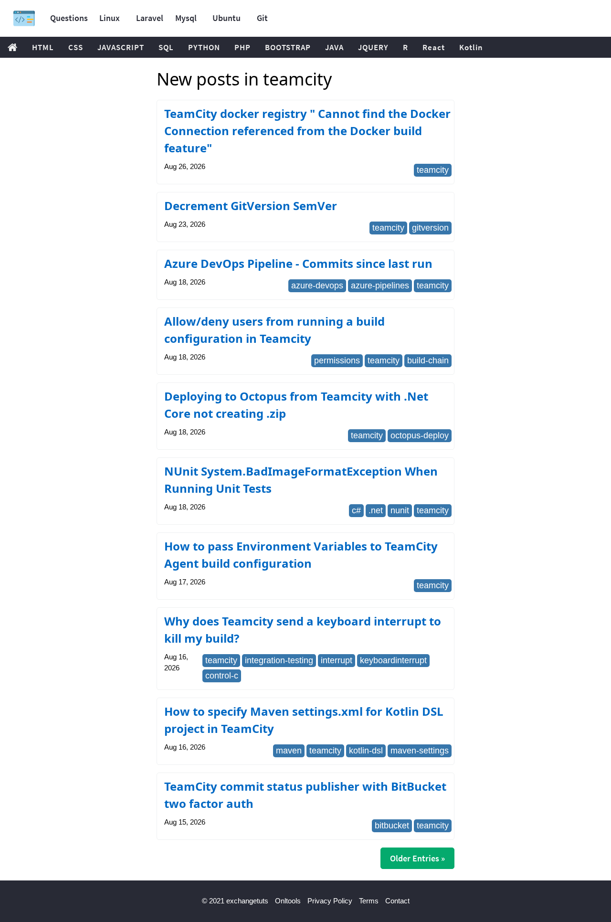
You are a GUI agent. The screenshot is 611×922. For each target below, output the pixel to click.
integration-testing (279, 660)
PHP (242, 47)
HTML (43, 47)
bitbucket (392, 825)
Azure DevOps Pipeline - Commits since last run (298, 263)
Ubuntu (226, 17)
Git (262, 17)
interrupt (336, 660)
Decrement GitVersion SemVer (250, 205)
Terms (369, 901)
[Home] (24, 18)
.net (376, 510)
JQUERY (373, 47)
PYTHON (204, 47)
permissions (337, 360)
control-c (221, 675)
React (433, 47)
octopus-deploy (419, 435)
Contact (397, 901)
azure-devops (317, 285)
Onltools (288, 901)
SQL (166, 47)
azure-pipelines (380, 285)
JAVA (334, 47)
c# (356, 510)
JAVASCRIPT (120, 47)
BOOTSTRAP (288, 47)
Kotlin (471, 47)
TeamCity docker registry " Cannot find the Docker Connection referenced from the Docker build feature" (307, 131)
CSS (75, 47)
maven (289, 750)
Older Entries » (417, 858)
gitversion (430, 228)
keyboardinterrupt (393, 660)
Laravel (149, 17)
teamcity (433, 170)
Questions (69, 17)
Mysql (186, 17)
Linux (109, 17)
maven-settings (419, 750)
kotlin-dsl (366, 750)
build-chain (428, 360)
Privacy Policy (329, 901)
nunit (399, 510)
